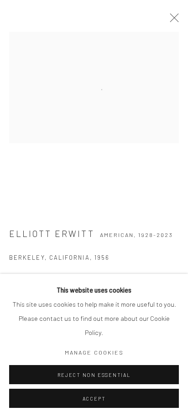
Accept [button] (94, 399)
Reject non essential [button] (93, 375)
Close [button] (172, 20)
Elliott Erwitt (51, 233)
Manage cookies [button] (94, 352)
